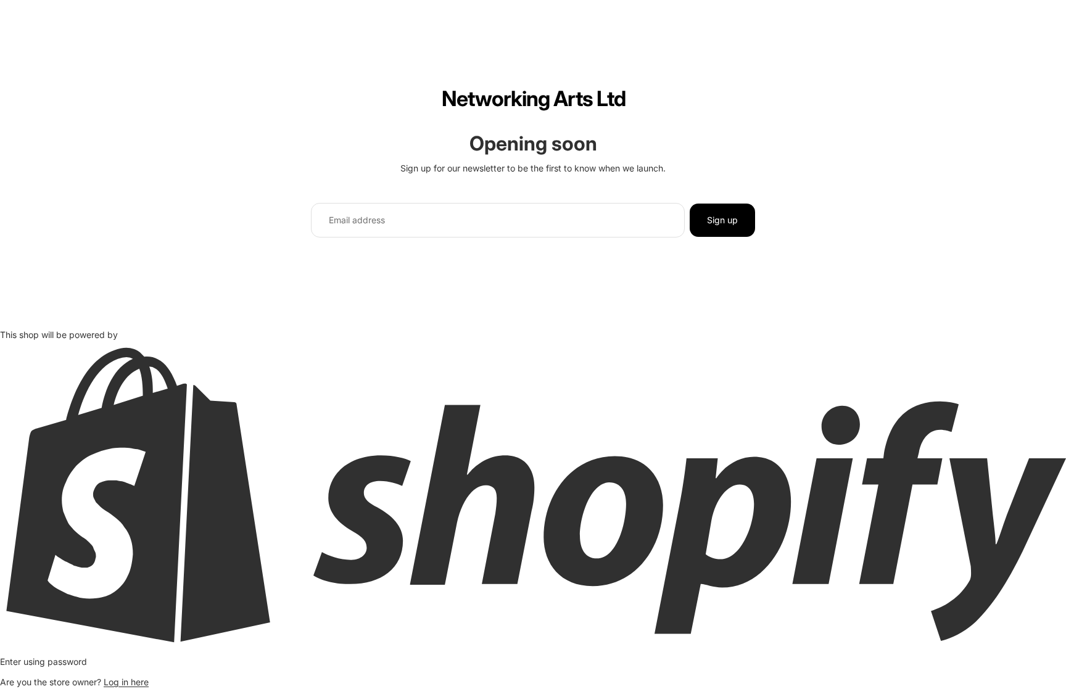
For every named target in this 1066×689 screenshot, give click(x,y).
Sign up (722, 220)
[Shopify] (533, 494)
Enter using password (43, 661)
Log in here (126, 682)
